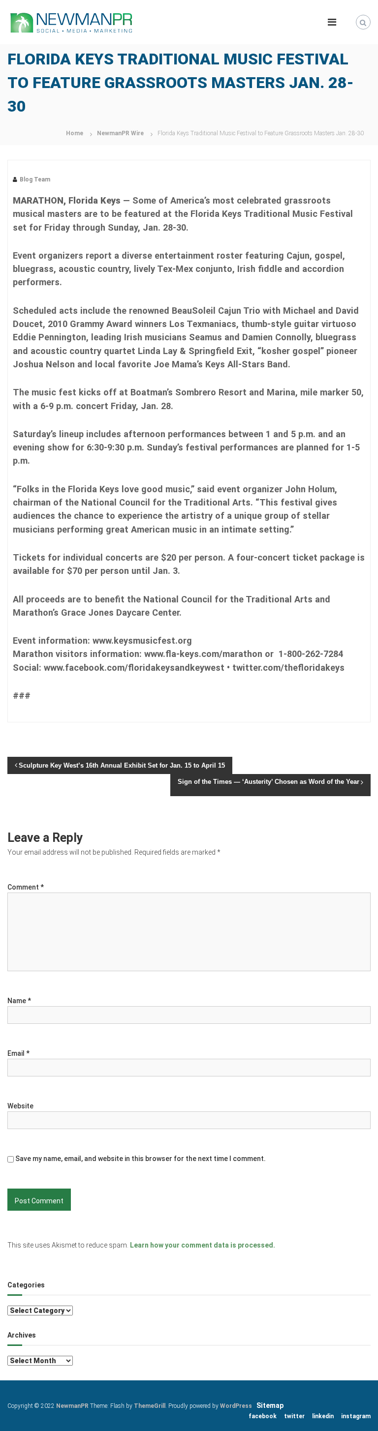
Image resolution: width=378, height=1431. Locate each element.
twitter (294, 1416)
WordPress (236, 1405)
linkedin (323, 1416)
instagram (356, 1416)
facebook (263, 1416)
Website (20, 1106)
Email (18, 1053)
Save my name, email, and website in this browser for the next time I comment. (140, 1159)
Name (19, 1001)
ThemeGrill (149, 1405)
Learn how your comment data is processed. (202, 1245)
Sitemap (270, 1405)
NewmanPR (72, 1405)
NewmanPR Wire (120, 133)
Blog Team (35, 179)
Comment (25, 887)
